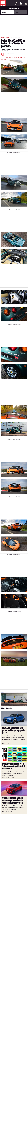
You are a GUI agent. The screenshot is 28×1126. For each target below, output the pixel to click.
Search (16, 4)
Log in (21, 4)
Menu (26, 4)
